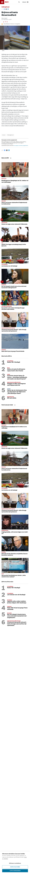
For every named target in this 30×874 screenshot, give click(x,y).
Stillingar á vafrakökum (15, 863)
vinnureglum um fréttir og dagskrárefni (21, 145)
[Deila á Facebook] (4, 9)
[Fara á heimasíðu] (5, 2)
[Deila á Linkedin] (8, 9)
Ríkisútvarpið (4, 18)
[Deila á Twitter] (6, 9)
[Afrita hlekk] (2, 9)
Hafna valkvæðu (15, 866)
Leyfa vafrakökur (15, 870)
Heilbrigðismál (5, 7)
